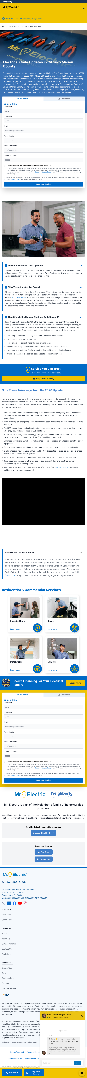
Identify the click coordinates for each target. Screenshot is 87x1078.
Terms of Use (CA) (34, 1052)
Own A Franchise (9, 944)
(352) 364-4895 (15, 882)
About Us (6, 939)
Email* (6, 126)
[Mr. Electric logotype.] (30, 794)
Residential (24, 99)
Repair (50, 621)
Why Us (5, 933)
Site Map (5, 983)
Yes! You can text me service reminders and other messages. (29, 166)
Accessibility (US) (15, 1058)
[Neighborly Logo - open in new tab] (7, 2)
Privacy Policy (46, 172)
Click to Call (13, 1073)
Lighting (51, 662)
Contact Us (7, 949)
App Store (45, 852)
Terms (37, 172)
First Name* (8, 106)
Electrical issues (19, 297)
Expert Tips (7, 968)
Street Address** (10, 146)
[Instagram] (25, 903)
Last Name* (8, 116)
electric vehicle (62, 467)
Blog (4, 973)
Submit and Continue (43, 184)
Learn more (15, 629)
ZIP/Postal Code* (10, 155)
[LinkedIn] (9, 903)
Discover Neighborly (42, 833)
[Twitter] (3, 903)
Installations (16, 662)
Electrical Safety (18, 621)
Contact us (10, 575)
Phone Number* (9, 136)
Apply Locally (7, 954)
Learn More (75, 683)
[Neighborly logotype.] (62, 794)
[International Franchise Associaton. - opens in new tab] (6, 995)
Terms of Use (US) (17, 1052)
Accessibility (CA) (32, 1058)
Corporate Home (9, 988)
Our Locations (8, 978)
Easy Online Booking (45, 378)
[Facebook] (14, 903)
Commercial (65, 99)
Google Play (45, 859)
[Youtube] (20, 903)
